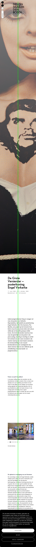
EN (2, 8)
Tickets (2, 15)
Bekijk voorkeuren (18, 539)
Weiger (18, 535)
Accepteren (18, 530)
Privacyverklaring (17, 543)
